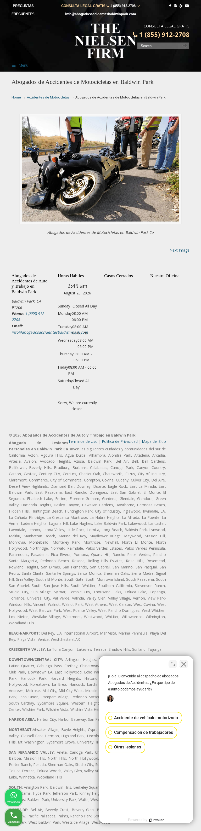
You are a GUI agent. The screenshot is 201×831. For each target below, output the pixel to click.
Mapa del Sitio (154, 441)
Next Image (179, 250)
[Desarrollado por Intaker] (156, 820)
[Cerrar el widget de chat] (184, 664)
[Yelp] (181, 6)
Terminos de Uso (83, 441)
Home (16, 97)
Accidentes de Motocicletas (48, 97)
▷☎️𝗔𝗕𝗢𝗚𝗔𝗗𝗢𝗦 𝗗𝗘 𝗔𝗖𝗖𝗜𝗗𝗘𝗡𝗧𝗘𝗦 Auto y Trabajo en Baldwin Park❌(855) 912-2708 (105, 41)
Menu (23, 65)
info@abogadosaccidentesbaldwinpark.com (100, 14)
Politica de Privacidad (120, 441)
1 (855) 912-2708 (123, 6)
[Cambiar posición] (173, 664)
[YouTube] (186, 6)
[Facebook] (170, 6)
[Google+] (175, 6)
